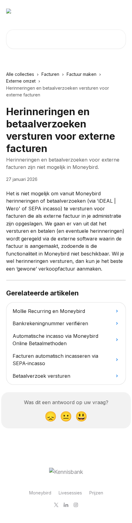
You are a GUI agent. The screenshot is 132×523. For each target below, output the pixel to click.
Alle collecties (20, 74)
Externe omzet (21, 81)
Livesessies (70, 492)
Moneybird (40, 492)
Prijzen (96, 492)
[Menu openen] (120, 11)
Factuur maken (81, 74)
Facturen (50, 74)
